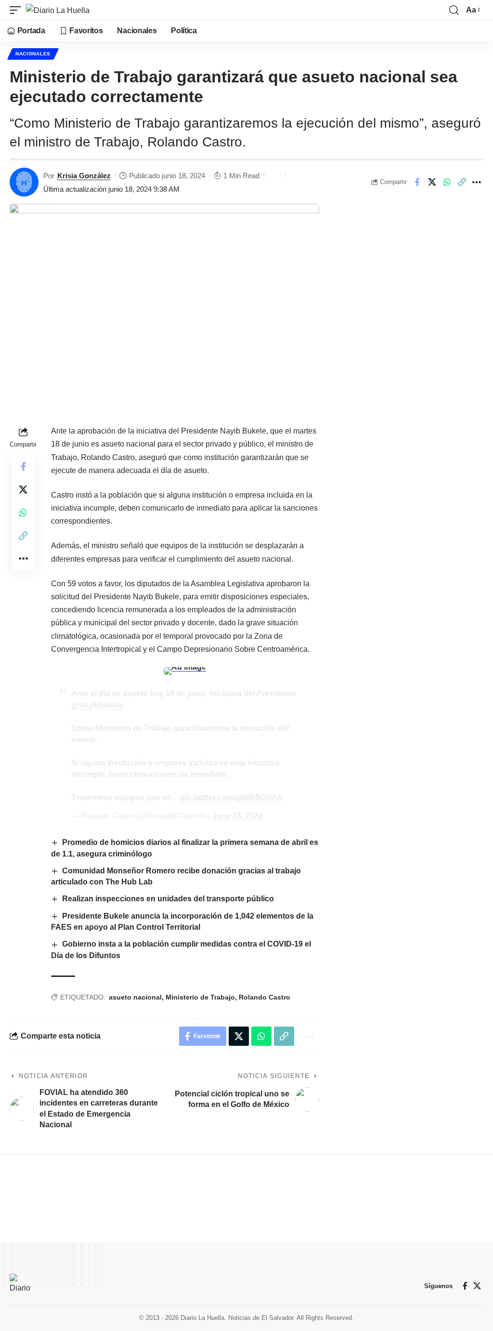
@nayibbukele (97, 705)
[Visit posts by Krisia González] (24, 182)
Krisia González (84, 175)
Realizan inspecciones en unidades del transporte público (168, 899)
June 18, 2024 (237, 816)
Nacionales (33, 53)
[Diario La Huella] (58, 10)
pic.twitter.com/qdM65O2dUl (231, 797)
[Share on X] (432, 182)
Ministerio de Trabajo (200, 997)
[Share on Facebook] (417, 182)
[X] (477, 1285)
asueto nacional (135, 997)
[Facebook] (465, 1285)
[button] (18, 10)
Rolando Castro (264, 997)
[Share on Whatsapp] (447, 182)
